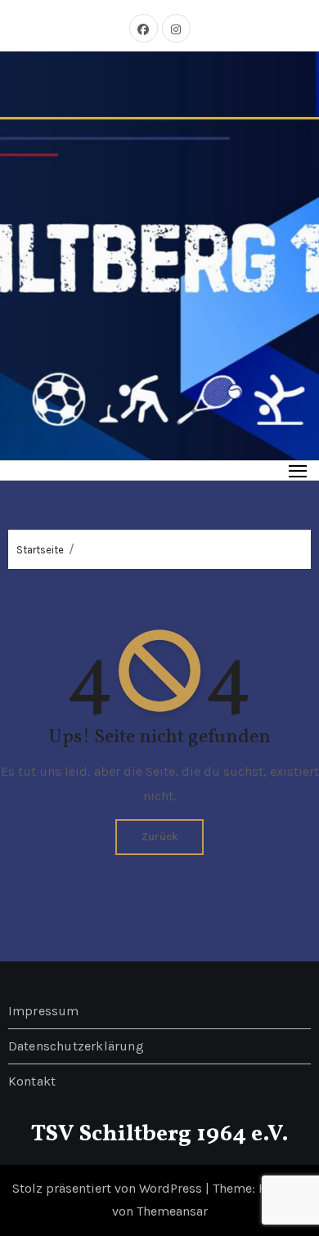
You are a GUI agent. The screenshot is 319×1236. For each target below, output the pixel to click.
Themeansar (172, 1211)
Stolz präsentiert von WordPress (108, 1188)
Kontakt (32, 1081)
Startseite (40, 550)
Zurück (159, 837)
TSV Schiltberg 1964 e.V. (160, 1134)
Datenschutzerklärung (76, 1046)
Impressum (43, 1011)
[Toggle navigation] (298, 470)
